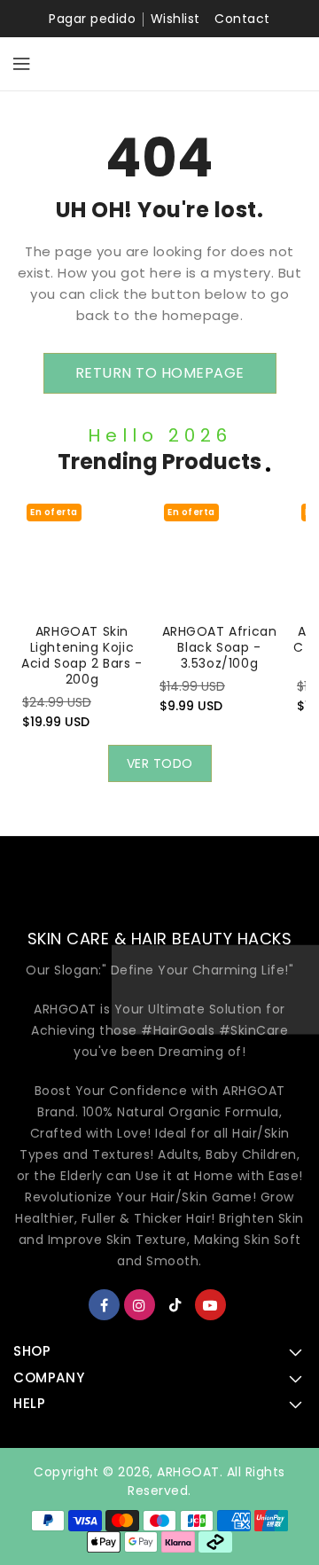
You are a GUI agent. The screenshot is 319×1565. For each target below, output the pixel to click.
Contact (242, 18)
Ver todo (160, 763)
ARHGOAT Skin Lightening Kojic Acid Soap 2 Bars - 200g (82, 655)
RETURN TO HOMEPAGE (160, 373)
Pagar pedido (92, 18)
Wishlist (175, 18)
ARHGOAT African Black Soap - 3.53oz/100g (219, 647)
